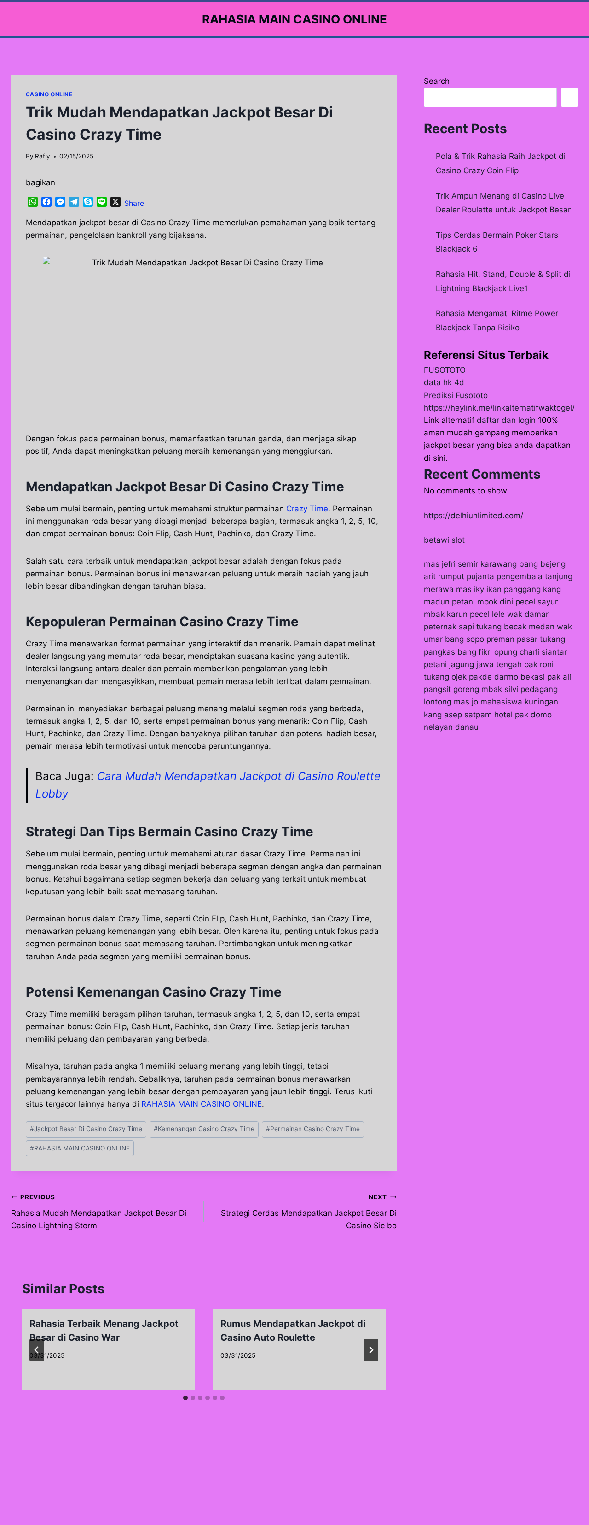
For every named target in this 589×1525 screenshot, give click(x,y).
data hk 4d (444, 382)
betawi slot (444, 540)
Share (134, 203)
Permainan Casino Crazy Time (313, 1128)
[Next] (371, 1350)
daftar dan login (506, 420)
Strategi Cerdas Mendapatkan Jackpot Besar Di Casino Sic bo (309, 1211)
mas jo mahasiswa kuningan (506, 701)
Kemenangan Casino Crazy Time (204, 1128)
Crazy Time (307, 508)
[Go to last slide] (36, 1350)
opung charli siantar (530, 652)
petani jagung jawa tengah (473, 664)
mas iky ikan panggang (498, 589)
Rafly (42, 156)
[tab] (185, 1398)
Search (437, 81)
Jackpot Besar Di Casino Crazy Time (86, 1128)
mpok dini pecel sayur (517, 601)
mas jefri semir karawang (470, 564)
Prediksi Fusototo (456, 395)
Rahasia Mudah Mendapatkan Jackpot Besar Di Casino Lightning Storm (98, 1211)
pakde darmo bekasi (507, 676)
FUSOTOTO (445, 370)
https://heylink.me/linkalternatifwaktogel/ (499, 407)
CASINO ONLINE (49, 94)
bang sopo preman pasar (491, 639)
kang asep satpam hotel (468, 714)
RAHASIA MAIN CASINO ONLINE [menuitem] (201, 1104)
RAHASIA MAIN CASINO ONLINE (80, 1148)
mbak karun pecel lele (464, 614)
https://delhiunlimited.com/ (473, 515)
